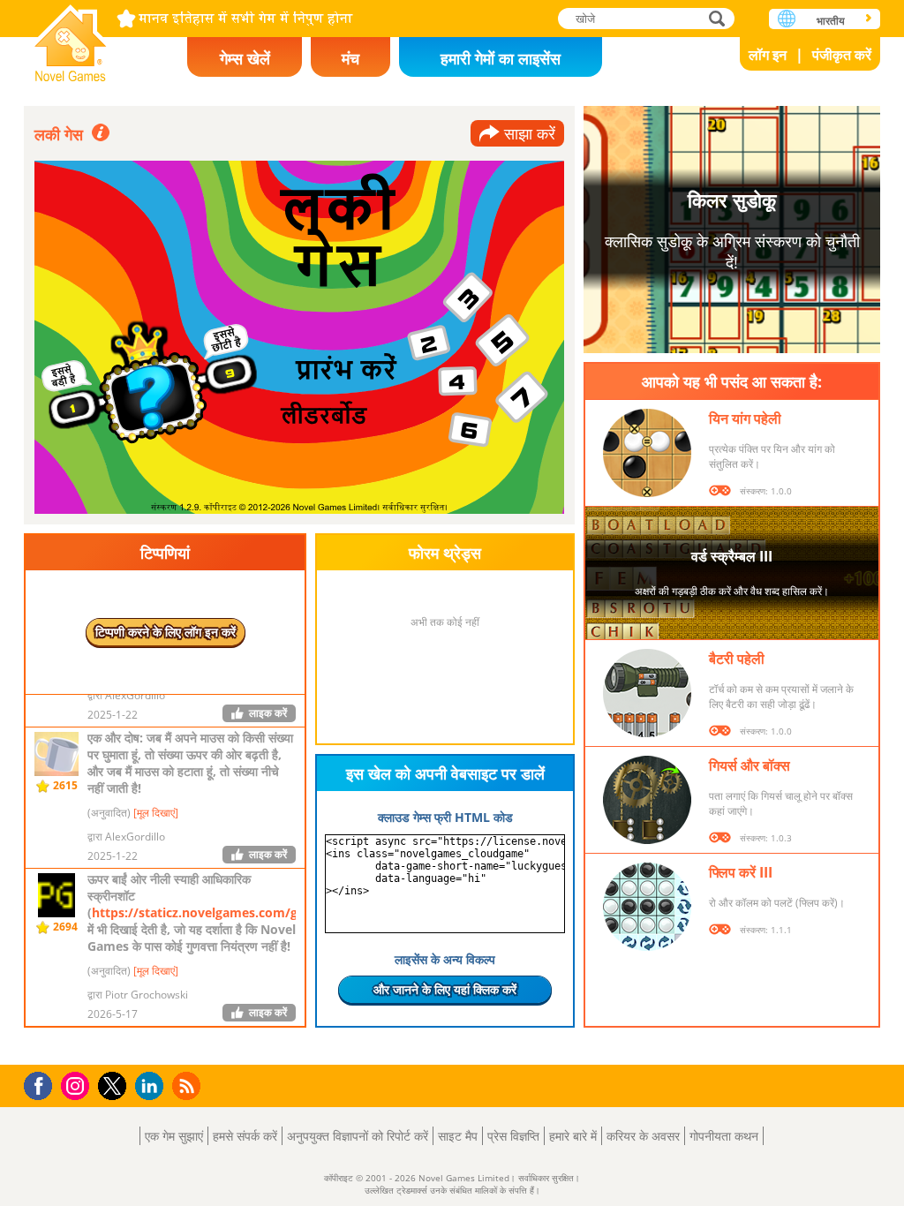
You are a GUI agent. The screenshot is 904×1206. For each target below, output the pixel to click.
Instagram (77, 1084)
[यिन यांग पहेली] (647, 453)
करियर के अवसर (643, 1135)
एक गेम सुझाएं (174, 1135)
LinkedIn (152, 1086)
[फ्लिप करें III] (647, 907)
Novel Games (70, 37)
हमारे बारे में (573, 1135)
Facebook (43, 1083)
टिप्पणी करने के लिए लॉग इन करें (165, 631)
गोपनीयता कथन (723, 1135)
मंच (350, 58)
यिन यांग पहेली (745, 418)
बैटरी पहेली (737, 658)
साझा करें (529, 133)
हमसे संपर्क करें (245, 1135)
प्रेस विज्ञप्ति (513, 1135)
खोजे (718, 18)
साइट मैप (458, 1135)
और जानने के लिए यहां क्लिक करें (444, 989)
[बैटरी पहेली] (647, 693)
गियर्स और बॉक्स (749, 765)
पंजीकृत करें (841, 54)
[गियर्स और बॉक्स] (647, 800)
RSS (188, 1085)
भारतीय (831, 20)
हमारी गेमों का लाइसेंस (501, 58)
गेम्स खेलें (245, 58)
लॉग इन (768, 54)
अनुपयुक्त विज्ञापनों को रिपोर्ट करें (357, 1135)
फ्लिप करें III (740, 872)
